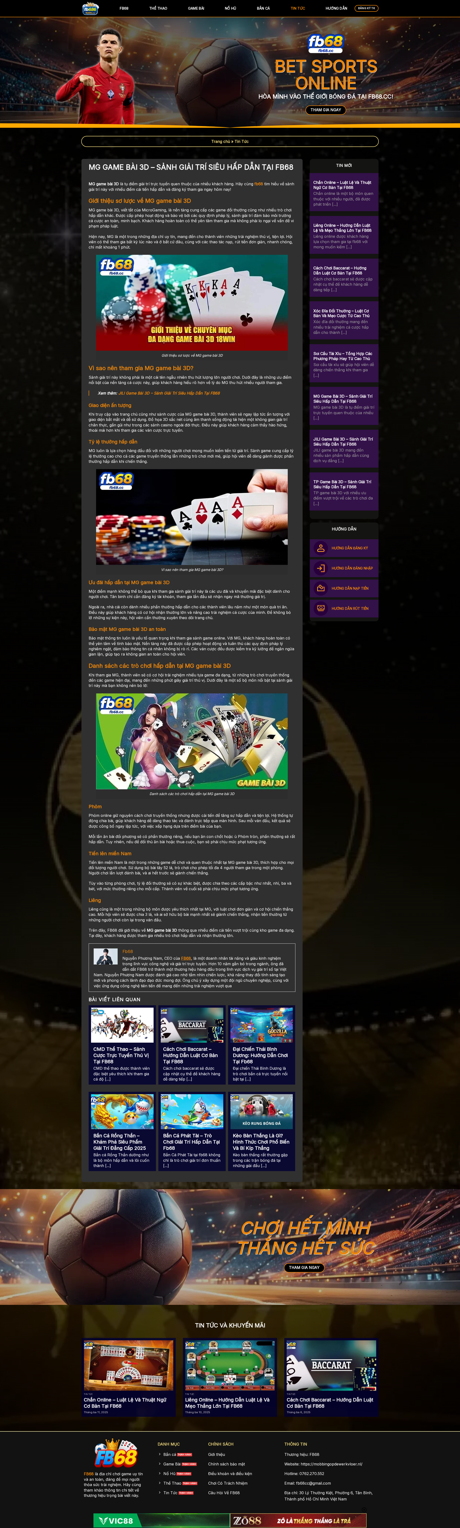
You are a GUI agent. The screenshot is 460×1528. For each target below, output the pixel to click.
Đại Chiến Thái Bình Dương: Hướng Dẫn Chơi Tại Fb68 (260, 1055)
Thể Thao (158, 8)
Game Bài (196, 8)
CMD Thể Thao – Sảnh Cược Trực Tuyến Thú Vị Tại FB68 (121, 1055)
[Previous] (73, 1365)
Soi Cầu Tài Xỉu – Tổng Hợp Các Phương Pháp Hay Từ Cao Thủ (342, 356)
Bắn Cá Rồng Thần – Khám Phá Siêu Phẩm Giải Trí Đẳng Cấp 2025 (119, 1142)
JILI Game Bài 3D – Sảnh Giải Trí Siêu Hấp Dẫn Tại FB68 (169, 393)
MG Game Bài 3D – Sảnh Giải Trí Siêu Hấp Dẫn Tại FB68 (342, 399)
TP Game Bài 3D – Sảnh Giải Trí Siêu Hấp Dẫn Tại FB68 (342, 484)
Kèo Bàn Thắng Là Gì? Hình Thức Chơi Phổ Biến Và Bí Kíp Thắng (261, 1142)
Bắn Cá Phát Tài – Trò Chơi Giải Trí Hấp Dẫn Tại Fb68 (191, 1142)
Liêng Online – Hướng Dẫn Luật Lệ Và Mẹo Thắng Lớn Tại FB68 (342, 228)
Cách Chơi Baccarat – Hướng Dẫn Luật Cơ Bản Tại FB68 (190, 1055)
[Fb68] (93, 8)
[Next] (387, 1365)
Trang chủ (220, 141)
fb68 (258, 183)
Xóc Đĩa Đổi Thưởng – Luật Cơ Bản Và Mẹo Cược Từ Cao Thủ (341, 313)
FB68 (124, 8)
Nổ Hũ (230, 8)
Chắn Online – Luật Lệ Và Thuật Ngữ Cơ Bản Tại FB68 (342, 185)
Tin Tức (298, 8)
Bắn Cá (263, 8)
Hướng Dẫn (336, 8)
